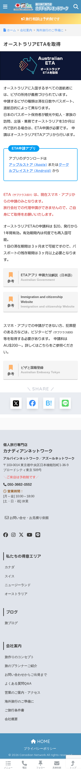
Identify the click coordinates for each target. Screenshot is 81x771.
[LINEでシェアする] (65, 403)
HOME (43, 741)
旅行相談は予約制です (42, 19)
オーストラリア (16, 594)
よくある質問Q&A (18, 683)
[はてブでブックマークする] (48, 403)
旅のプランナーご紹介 (21, 666)
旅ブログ (11, 623)
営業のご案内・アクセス (22, 692)
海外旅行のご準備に (19, 701)
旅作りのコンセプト (19, 657)
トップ (73, 767)
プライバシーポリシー (40, 748)
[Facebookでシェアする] (32, 403)
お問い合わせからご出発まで (26, 674)
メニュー (8, 767)
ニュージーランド (18, 585)
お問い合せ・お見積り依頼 (29, 518)
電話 (24, 767)
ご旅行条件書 (14, 710)
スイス (9, 576)
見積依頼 (56, 767)
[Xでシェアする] (16, 403)
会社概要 (11, 719)
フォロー (40, 767)
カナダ (9, 567)
